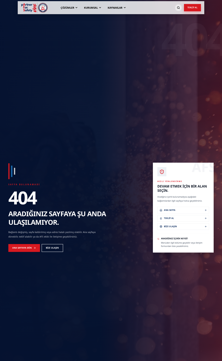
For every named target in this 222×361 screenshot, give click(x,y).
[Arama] (178, 7)
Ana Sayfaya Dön (22, 248)
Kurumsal (91, 7)
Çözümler (67, 7)
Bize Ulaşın (52, 248)
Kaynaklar (115, 7)
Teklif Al (192, 7)
